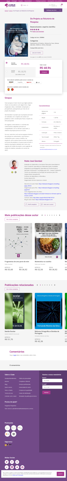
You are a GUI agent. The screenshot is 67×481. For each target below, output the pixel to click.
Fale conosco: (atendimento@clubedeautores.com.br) (19, 408)
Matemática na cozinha (43, 262)
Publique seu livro (41, 1)
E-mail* (44, 384)
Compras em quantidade (25, 390)
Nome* (44, 377)
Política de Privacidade (17, 475)
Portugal (14, 1)
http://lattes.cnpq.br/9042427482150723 (43, 197)
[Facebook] (12, 462)
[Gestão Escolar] (18, 311)
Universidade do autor (25, 387)
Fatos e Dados (9, 390)
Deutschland (28, 1)
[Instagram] (17, 462)
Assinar (46, 392)
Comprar (44, 72)
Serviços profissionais (24, 384)
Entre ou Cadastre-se (54, 5)
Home (6, 11)
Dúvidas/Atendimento (10, 378)
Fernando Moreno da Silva (42, 336)
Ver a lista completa (12, 219)
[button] (42, 215)
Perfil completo (32, 204)
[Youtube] (17, 467)
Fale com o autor (48, 204)
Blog (6, 384)
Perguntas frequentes (10, 405)
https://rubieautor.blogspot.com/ (44, 199)
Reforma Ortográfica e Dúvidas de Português (47, 332)
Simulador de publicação (28, 396)
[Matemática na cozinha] (48, 241)
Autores (7, 381)
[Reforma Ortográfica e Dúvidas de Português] (48, 311)
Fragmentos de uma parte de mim (17, 262)
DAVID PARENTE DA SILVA (12, 334)
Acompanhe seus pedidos (55, 1)
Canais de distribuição (25, 393)
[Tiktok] (7, 467)
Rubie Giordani (8, 264)
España (21, 1)
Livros (10, 11)
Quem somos (8, 387)
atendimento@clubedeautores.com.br (48, 149)
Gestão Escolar (10, 331)
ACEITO (60, 474)
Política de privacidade (25, 378)
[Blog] (22, 467)
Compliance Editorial (24, 381)
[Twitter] (7, 462)
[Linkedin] (12, 467)
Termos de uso (9, 393)
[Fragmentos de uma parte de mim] (18, 241)
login (15, 355)
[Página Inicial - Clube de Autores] (10, 5)
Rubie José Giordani (38, 31)
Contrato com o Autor (11, 396)
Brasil (8, 1)
